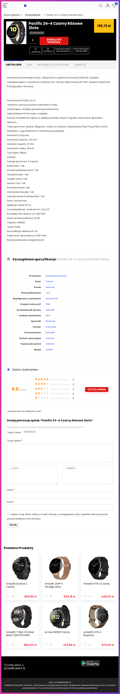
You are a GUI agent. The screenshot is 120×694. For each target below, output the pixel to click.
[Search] (101, 6)
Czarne (49, 281)
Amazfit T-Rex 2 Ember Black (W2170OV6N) (20, 633)
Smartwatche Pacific (56, 275)
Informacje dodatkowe (53, 64)
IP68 (48, 304)
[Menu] (5, 6)
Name (11, 489)
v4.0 (48, 292)
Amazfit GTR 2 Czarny (96, 583)
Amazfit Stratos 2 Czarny (16, 585)
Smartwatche (32, 15)
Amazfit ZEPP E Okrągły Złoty (54, 585)
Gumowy (50, 287)
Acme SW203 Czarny (57, 632)
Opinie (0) (80, 64)
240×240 (50, 309)
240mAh (50, 343)
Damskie (50, 332)
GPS (48, 315)
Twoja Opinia (14, 440)
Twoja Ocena (14, 432)
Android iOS (52, 298)
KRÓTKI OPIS (13, 64)
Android (50, 338)
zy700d (49, 349)
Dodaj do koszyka (54, 41)
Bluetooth (50, 321)
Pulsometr (51, 326)
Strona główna (12, 15)
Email (10, 502)
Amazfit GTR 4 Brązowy (92, 633)
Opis (29, 64)
